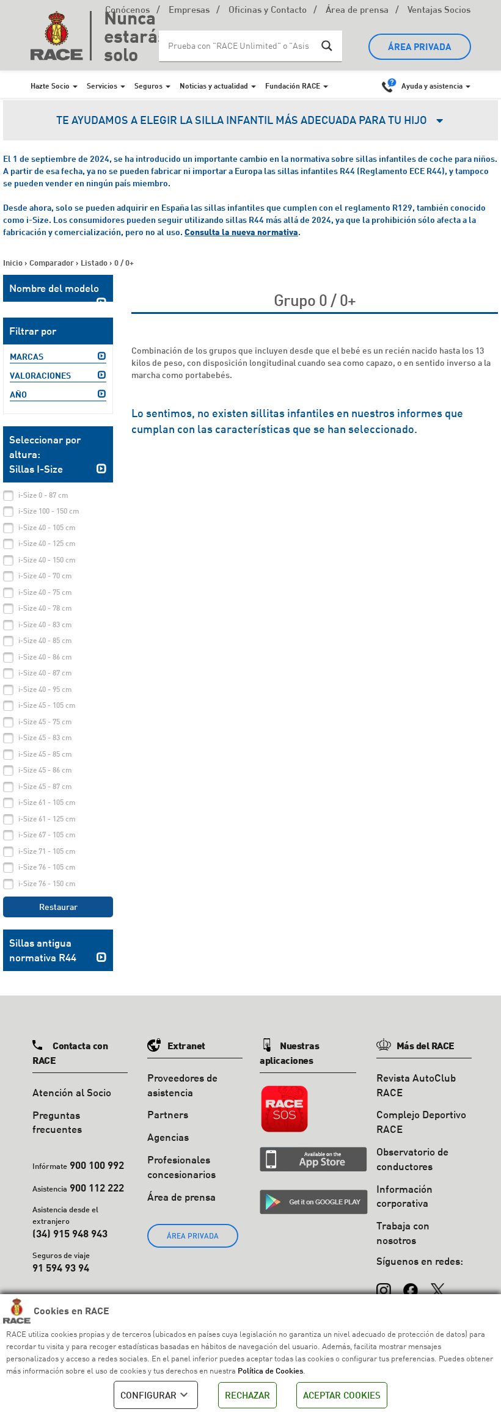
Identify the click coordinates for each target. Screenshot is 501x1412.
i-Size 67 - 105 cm (47, 834)
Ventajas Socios (439, 10)
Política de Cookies (270, 1370)
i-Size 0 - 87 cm (43, 495)
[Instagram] (383, 1285)
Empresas (189, 10)
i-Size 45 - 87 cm (45, 786)
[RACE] (61, 35)
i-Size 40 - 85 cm (45, 640)
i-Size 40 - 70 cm (45, 575)
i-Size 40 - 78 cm (45, 608)
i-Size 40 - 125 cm (47, 543)
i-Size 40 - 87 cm (45, 672)
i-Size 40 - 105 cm (47, 527)
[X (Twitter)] (437, 1285)
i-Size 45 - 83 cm (45, 737)
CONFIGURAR (148, 1394)
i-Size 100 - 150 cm (48, 510)
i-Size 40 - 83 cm (45, 624)
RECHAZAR (247, 1394)
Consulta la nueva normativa (241, 232)
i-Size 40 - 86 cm (45, 656)
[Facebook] (410, 1285)
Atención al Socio (71, 1092)
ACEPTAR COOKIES (342, 1394)
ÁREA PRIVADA (420, 46)
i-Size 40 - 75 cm (45, 592)
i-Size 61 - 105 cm (47, 802)
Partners (167, 1114)
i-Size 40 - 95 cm (45, 689)
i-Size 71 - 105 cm (47, 851)
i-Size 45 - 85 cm (45, 754)
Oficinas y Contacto (268, 10)
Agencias (168, 1136)
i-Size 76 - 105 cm (47, 867)
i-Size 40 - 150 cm (47, 559)
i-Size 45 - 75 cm (45, 721)
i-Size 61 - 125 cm (47, 818)
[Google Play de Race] (314, 1202)
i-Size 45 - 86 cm (45, 769)
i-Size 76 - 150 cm (47, 883)
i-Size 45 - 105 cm (47, 705)
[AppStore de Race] (313, 1159)
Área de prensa (357, 10)
